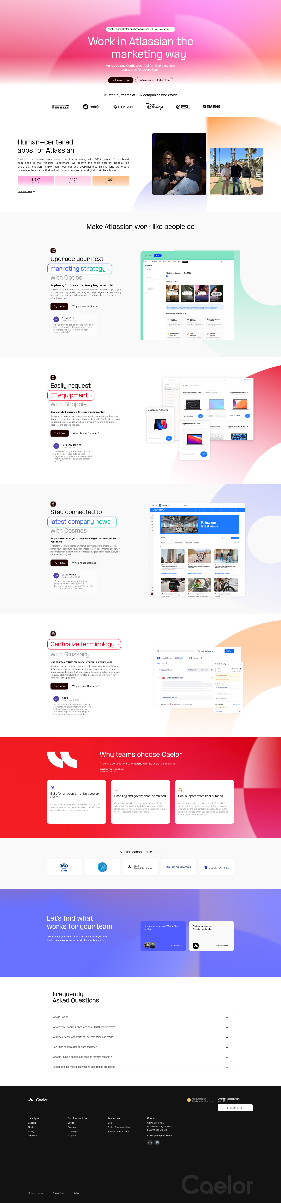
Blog (110, 1123)
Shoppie (32, 1123)
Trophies (32, 1136)
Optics (71, 1123)
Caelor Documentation (119, 1127)
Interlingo (73, 1131)
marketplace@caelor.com (159, 1136)
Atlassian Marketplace (118, 1131)
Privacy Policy (59, 1193)
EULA (76, 1193)
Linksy (31, 1131)
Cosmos (72, 1127)
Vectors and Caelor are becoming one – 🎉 (138, 29)
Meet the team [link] (25, 191)
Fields (31, 1127)
